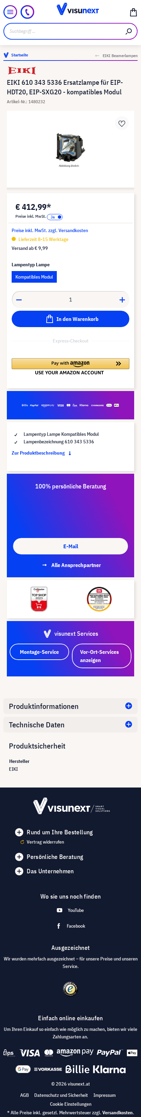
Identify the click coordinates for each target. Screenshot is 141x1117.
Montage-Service (39, 651)
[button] (70, 366)
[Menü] (10, 12)
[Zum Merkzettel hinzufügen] (122, 123)
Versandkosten (117, 1112)
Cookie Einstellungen (70, 1104)
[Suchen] (129, 31)
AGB (24, 1095)
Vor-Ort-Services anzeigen (99, 655)
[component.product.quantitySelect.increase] (122, 299)
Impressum (104, 1095)
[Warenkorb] (133, 12)
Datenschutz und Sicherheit (61, 1095)
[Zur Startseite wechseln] (70, 12)
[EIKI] (70, 70)
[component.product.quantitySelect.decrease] (19, 299)
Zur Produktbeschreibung (39, 453)
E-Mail (70, 546)
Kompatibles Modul (34, 277)
